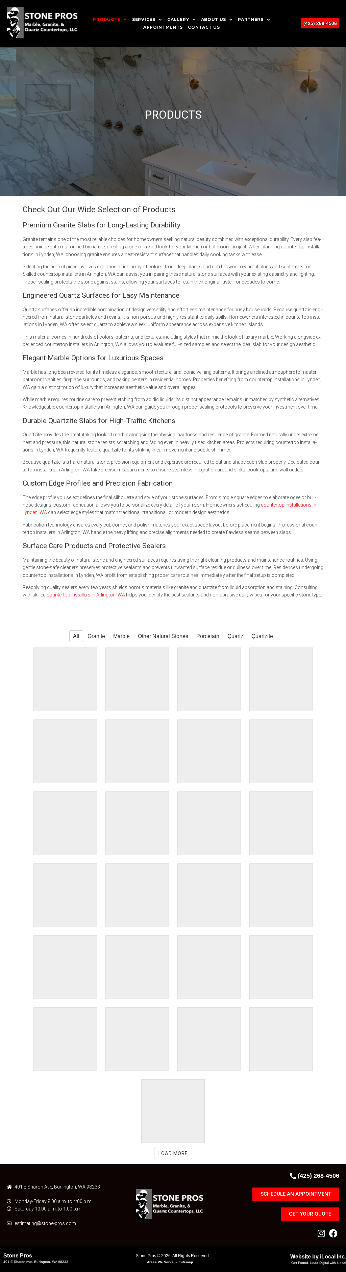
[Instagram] (321, 1233)
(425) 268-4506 (320, 23)
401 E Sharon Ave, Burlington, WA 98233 (35, 1262)
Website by (318, 1256)
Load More (173, 1153)
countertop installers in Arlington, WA (86, 594)
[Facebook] (333, 1233)
